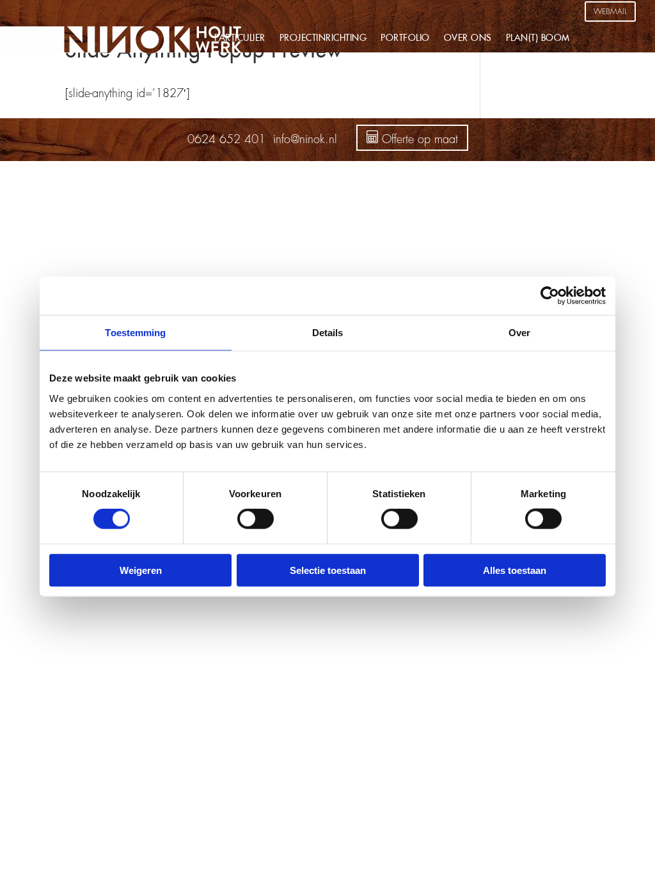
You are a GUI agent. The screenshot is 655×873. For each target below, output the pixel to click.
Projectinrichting (323, 38)
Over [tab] (519, 332)
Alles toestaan (514, 569)
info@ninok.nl (305, 139)
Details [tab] (327, 332)
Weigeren (141, 569)
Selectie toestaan (328, 569)
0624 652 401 (226, 139)
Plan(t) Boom (538, 38)
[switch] (255, 519)
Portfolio (405, 38)
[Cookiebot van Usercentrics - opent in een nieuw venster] (550, 295)
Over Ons (468, 38)
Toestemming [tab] (135, 332)
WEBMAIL (610, 11)
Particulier (239, 38)
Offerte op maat (418, 139)
